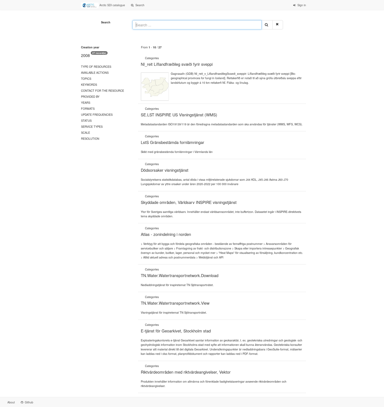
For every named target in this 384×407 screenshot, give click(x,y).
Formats (88, 109)
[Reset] (277, 24)
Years (85, 103)
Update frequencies (97, 115)
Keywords (89, 85)
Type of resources (96, 67)
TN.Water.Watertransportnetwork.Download (179, 275)
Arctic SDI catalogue (112, 5)
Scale (85, 133)
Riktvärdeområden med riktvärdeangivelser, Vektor (186, 372)
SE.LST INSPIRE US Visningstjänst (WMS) (179, 115)
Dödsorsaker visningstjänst (164, 170)
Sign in (301, 5)
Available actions (95, 73)
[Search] (267, 24)
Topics (86, 79)
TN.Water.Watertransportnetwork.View (175, 303)
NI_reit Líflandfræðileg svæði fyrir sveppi (177, 64)
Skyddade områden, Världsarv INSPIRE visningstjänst (189, 202)
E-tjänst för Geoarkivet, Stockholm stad (176, 331)
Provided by (90, 97)
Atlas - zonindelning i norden (166, 234)
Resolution (90, 139)
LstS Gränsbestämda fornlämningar (172, 142)
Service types (92, 127)
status (86, 121)
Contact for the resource (102, 91)
